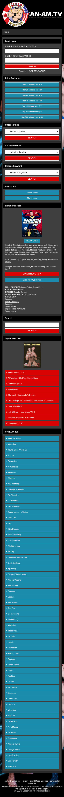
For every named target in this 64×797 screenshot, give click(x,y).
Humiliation (12, 648)
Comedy (11, 704)
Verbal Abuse (13, 665)
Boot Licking (13, 619)
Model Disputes (41, 781)
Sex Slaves (12, 602)
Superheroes (10, 311)
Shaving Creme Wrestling (18, 557)
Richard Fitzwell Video (17, 574)
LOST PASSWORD (36, 71)
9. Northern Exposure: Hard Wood (20, 418)
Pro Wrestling (13, 495)
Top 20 (11, 455)
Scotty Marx (38, 287)
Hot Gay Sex (13, 755)
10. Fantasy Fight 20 (14, 423)
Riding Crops (13, 653)
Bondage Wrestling (16, 489)
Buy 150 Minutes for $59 (32, 106)
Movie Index (32, 198)
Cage (10, 670)
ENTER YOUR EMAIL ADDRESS (20, 46)
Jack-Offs (12, 518)
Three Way (12, 631)
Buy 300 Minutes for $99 (32, 112)
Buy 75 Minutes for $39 (32, 101)
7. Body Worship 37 (14, 406)
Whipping (12, 625)
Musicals (11, 478)
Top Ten (11, 716)
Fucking (11, 676)
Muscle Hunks (14, 744)
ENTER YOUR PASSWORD (18, 56)
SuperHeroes (10, 306)
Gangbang (12, 738)
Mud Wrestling (14, 546)
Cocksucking (13, 614)
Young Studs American (17, 450)
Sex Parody (13, 586)
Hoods (10, 642)
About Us (32, 783)
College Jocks (14, 750)
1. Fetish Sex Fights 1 (15, 372)
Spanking (12, 569)
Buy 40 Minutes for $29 (32, 95)
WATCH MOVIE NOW (32, 274)
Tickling (11, 552)
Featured (12, 472)
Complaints (54, 781)
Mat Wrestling (13, 484)
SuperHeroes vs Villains (15, 309)
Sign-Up (22, 71)
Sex (9, 523)
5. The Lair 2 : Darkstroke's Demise (20, 395)
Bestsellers (12, 461)
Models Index (32, 193)
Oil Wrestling (13, 501)
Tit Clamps (12, 687)
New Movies (13, 727)
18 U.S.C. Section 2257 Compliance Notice (32, 791)
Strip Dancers (13, 529)
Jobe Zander (21, 292)
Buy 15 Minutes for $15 (32, 84)
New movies (13, 467)
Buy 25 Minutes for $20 (32, 90)
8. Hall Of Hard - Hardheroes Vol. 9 (20, 412)
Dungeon (12, 693)
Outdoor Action (14, 540)
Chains (11, 682)
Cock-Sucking (14, 563)
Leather (11, 597)
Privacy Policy (28, 781)
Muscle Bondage (12, 302)
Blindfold (11, 636)
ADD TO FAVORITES (32, 280)
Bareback (12, 766)
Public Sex (12, 699)
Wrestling (12, 444)
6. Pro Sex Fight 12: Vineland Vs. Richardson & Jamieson (29, 401)
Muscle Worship (14, 580)
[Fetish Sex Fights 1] (32, 367)
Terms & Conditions (12, 781)
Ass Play (11, 608)
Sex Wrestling (13, 506)
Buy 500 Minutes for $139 (32, 117)
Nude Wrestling (14, 535)
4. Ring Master (12, 389)
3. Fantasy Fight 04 (14, 384)
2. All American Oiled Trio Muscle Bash (22, 378)
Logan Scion (26, 287)
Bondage (8, 299)
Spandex (8, 304)
